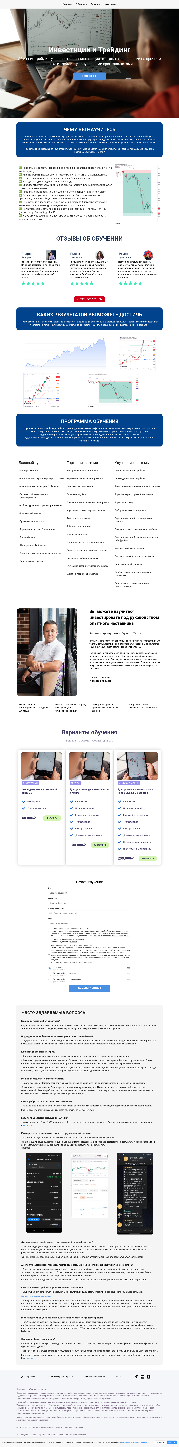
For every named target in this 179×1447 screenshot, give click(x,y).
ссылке (28, 1125)
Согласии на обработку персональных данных (111, 936)
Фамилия (52, 898)
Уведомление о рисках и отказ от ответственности (71, 962)
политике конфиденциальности (134, 1442)
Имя (50, 888)
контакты (30, 1358)
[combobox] (51, 913)
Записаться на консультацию (36, 1296)
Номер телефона (56, 908)
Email (50, 919)
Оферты (73, 942)
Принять (171, 1442)
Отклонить (160, 1442)
